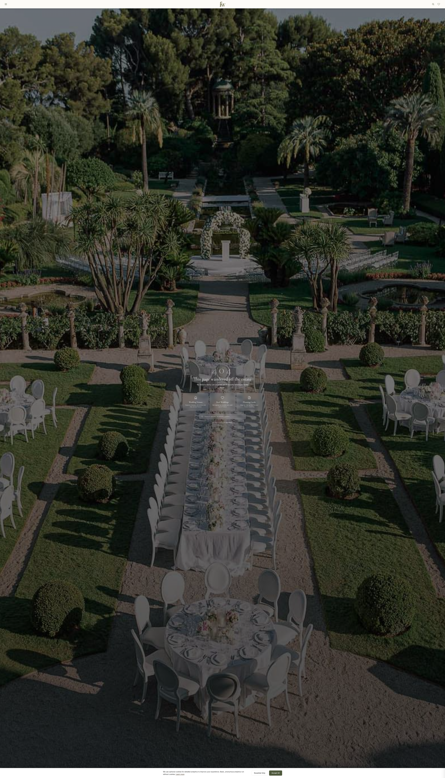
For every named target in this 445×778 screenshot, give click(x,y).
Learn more (180, 774)
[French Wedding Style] (222, 4)
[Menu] (5, 4)
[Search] (433, 4)
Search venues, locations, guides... (218, 416)
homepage (229, 422)
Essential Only (259, 773)
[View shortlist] (438, 4)
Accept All (276, 773)
